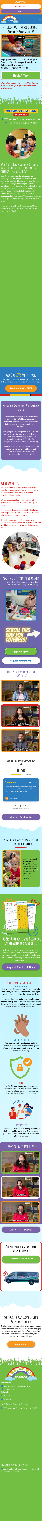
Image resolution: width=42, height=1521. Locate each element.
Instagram (7, 1399)
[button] (40, 19)
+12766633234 (22, 2)
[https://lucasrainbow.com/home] (21, 1373)
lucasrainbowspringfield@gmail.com (17, 1386)
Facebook (6, 1395)
